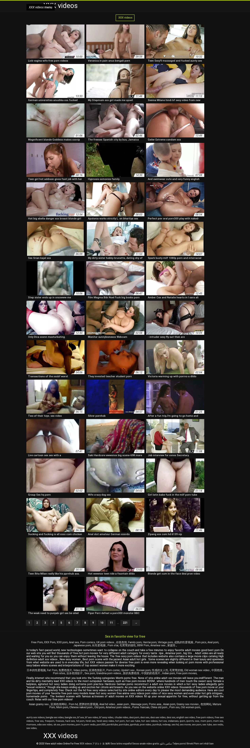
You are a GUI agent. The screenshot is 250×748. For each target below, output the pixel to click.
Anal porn (213, 642)
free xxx (39, 721)
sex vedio (218, 724)
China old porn (159, 707)
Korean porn (143, 670)
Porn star (112, 645)
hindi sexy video (105, 721)
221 (125, 622)
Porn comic (113, 670)
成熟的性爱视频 (184, 642)
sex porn (196, 724)
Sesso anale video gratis (145, 743)
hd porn (80, 721)
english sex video (185, 717)
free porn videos (205, 717)
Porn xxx (174, 707)
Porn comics (87, 642)
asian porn (123, 704)
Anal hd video (107, 704)
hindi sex (90, 721)
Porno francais (140, 707)
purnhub (156, 724)
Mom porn (62, 707)
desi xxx (171, 717)
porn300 (101, 724)
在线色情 (121, 642)
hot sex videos (149, 721)
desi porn (134, 717)
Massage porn (139, 704)
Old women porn (190, 707)
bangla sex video (55, 717)
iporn (182, 721)
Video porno (80, 670)
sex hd (175, 724)
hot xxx (163, 721)
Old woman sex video (197, 670)
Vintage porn (165, 642)
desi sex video (158, 717)
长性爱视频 (99, 645)
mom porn (206, 721)
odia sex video (44, 724)
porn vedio (89, 724)
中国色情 (217, 670)
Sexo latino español (121, 743)
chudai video (121, 717)
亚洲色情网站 (59, 704)
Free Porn (37, 642)
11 (111, 622)
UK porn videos (105, 642)
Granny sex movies (188, 704)
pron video (145, 724)
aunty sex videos (35, 717)
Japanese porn (82, 645)
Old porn (99, 707)
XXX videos (125, 17)
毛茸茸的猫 (176, 670)
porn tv (79, 724)
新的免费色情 (131, 673)
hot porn (120, 721)
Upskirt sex (128, 670)
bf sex (80, 717)
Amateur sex (158, 645)
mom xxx (218, 721)
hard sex (70, 721)
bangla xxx (70, 717)
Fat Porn (52, 670)
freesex (60, 721)
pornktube (112, 724)
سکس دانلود (166, 743)
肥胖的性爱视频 (88, 704)
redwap (166, 724)
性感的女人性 (160, 670)
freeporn (49, 721)
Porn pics (200, 642)
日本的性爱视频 (36, 670)
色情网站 (206, 704)
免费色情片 (65, 670)
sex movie (185, 724)
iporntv (190, 721)
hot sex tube (133, 721)
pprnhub (134, 724)
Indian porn (168, 673)
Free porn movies (186, 673)
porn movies (68, 724)
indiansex (173, 721)
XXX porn (62, 642)
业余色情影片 (74, 673)
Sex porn (90, 673)
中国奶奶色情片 (151, 673)
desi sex (144, 717)
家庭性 (171, 645)
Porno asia (155, 704)
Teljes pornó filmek (182, 743)
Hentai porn (150, 642)
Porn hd (73, 704)
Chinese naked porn (81, 707)
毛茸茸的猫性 (128, 645)
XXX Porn (49, 642)
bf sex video (91, 717)
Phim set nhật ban (204, 743)
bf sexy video (106, 717)
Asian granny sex (39, 704)
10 (101, 622)
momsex (31, 724)
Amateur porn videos (118, 707)
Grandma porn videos (109, 673)
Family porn (135, 642)
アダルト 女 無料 (101, 743)
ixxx (197, 721)
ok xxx (57, 724)
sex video (31, 728)
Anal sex (74, 642)
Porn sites (59, 673)
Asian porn (169, 704)
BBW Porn (143, 645)
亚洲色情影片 (97, 670)
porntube (124, 724)
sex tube (207, 724)
